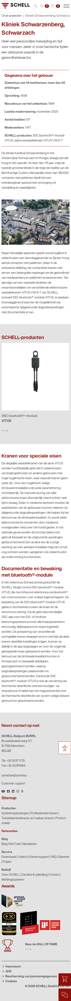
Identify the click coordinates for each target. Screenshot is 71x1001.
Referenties (10, 831)
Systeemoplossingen (15, 813)
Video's (22, 857)
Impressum (13, 966)
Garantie (63, 857)
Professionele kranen (44, 813)
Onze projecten (12, 15)
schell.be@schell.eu (14, 775)
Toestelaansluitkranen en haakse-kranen (28, 818)
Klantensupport (39, 857)
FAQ (53, 857)
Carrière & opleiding (34, 874)
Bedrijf (6, 869)
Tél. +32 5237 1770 (13, 760)
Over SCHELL (11, 874)
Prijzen (7, 862)
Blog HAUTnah (11, 844)
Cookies (11, 981)
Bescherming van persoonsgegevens (31, 976)
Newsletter (30, 844)
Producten (9, 808)
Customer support (13, 783)
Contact (54, 874)
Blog (5, 839)
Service (7, 852)
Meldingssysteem (13, 879)
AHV (8, 971)
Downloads (9, 857)
